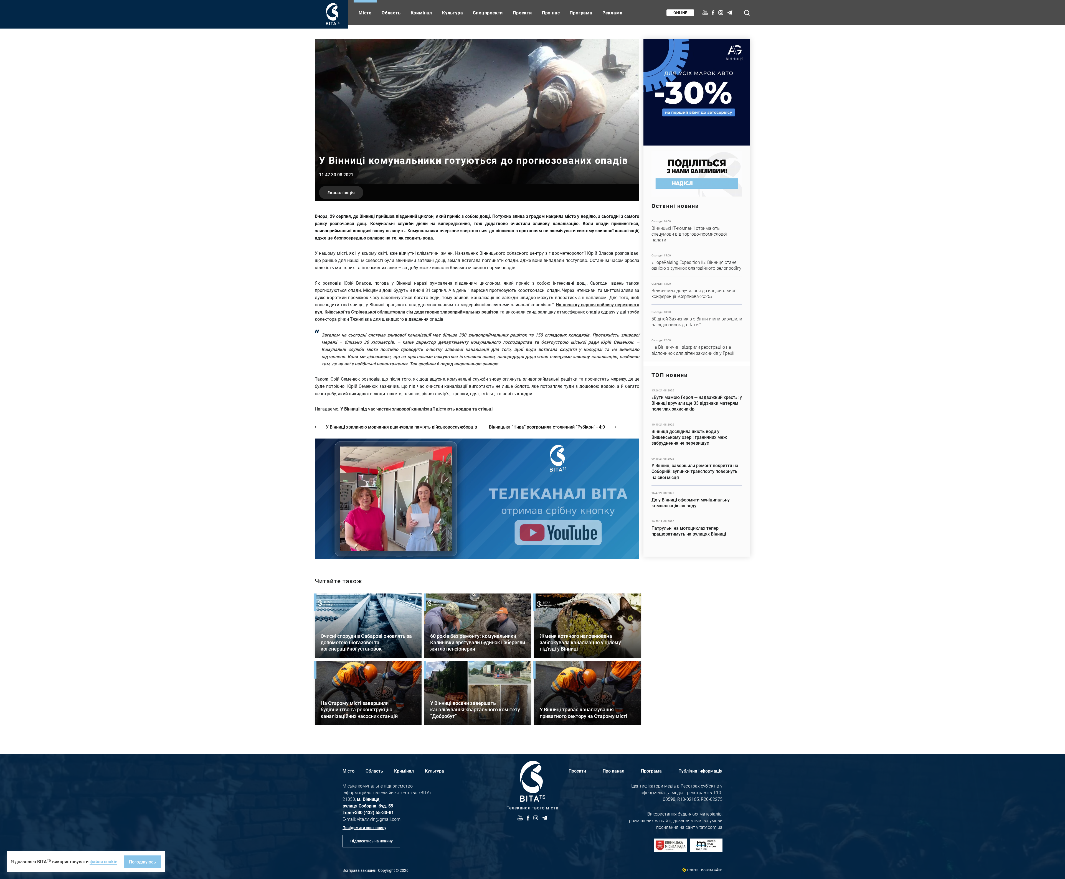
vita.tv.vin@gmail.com (378, 819)
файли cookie (103, 861)
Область (391, 13)
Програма (581, 13)
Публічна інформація (700, 771)
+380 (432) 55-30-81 (373, 812)
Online (680, 12)
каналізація (342, 192)
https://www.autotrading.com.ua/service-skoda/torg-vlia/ (696, 92)
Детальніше (696, 231)
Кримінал (421, 13)
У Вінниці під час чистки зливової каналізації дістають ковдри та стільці (416, 409)
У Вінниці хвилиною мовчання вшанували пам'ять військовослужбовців (401, 427)
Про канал (613, 771)
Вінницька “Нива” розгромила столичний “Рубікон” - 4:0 (547, 427)
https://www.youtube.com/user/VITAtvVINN (477, 499)
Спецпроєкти (488, 13)
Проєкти (522, 13)
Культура (452, 13)
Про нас (551, 13)
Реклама (612, 13)
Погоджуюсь (142, 862)
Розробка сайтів (711, 870)
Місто (365, 13)
